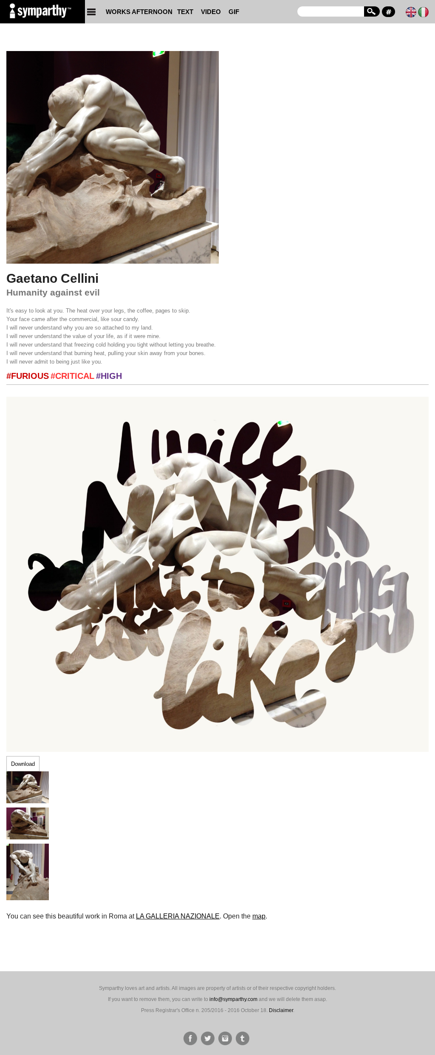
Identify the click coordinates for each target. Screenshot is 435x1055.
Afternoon (152, 11)
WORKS (116, 11)
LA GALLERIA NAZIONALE (178, 916)
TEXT (185, 11)
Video (211, 11)
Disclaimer (281, 1010)
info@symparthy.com (233, 999)
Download (23, 764)
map (259, 916)
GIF (234, 11)
